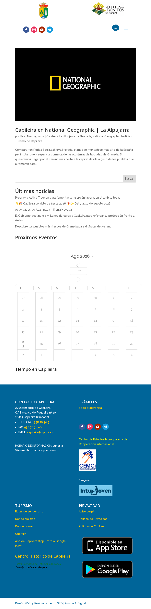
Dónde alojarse (25, 518)
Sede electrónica (90, 407)
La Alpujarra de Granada (75, 136)
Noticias (126, 136)
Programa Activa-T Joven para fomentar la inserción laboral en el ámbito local (67, 197)
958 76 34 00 (33, 427)
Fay (22, 136)
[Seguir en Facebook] (26, 29)
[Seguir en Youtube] (42, 29)
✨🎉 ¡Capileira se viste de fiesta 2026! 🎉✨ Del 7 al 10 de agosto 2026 (62, 203)
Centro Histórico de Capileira (43, 556)
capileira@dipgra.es (40, 432)
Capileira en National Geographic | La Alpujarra (72, 129)
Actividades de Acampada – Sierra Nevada (43, 209)
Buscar (129, 178)
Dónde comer (24, 526)
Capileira (52, 136)
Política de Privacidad (93, 518)
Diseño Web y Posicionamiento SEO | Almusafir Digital (50, 603)
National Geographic (106, 136)
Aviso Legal (86, 511)
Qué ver (20, 533)
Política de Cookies (91, 526)
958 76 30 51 (42, 422)
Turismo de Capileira (28, 141)
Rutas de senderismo (29, 511)
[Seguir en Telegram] (50, 29)
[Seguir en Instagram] (34, 29)
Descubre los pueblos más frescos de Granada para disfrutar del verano (63, 226)
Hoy (78, 271)
